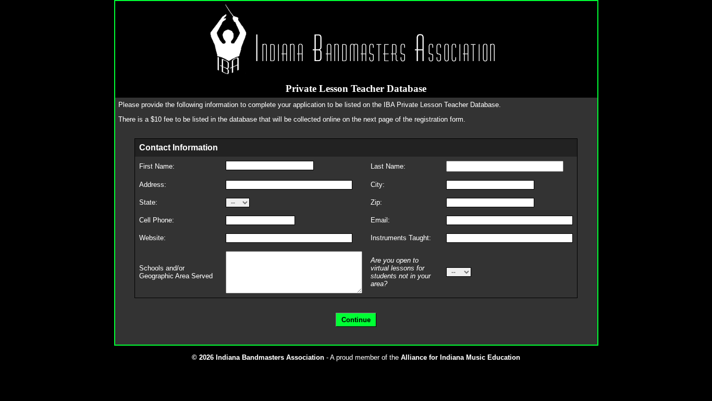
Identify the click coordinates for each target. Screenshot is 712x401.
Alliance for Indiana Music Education (460, 357)
